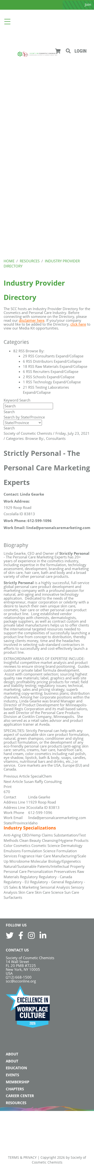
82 (15, 350)
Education (16, 1067)
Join (88, 4)
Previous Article (17, 776)
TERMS (13, 1157)
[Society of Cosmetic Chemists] (37, 53)
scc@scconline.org (21, 981)
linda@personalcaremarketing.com (57, 817)
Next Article (13, 781)
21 (25, 387)
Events (12, 1074)
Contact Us (17, 950)
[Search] (68, 51)
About (12, 1054)
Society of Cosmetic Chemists (28, 433)
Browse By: (34, 438)
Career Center (20, 1095)
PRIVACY (30, 1157)
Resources (16, 1102)
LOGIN (80, 51)
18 (25, 366)
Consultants (56, 438)
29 (25, 356)
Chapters (15, 1088)
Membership (17, 1081)
